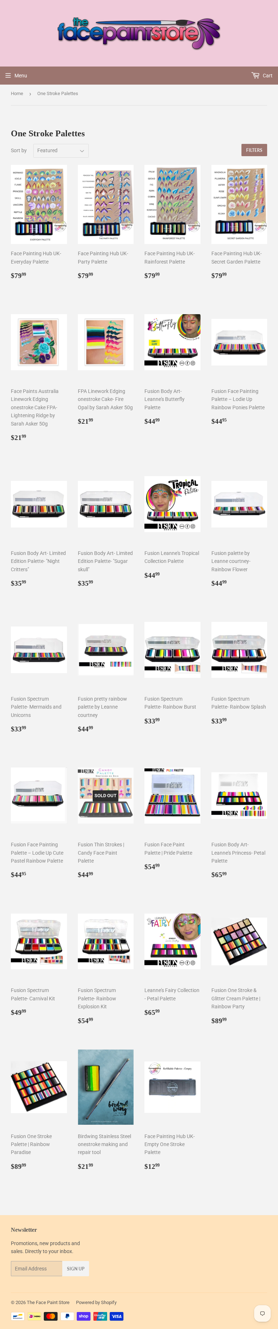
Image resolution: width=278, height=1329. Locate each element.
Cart (267, 75)
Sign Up (75, 1269)
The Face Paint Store (48, 1302)
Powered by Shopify (96, 1302)
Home (17, 93)
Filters (254, 150)
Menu (20, 75)
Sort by (19, 150)
